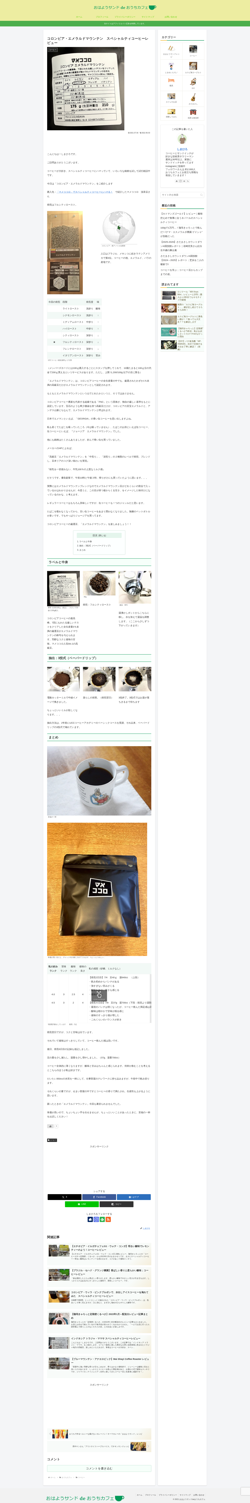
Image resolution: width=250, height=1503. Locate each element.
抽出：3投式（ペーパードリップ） (95, 545)
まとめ (82, 550)
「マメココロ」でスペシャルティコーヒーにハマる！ (85, 192)
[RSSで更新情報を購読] (108, 1219)
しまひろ (182, 149)
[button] (116, 1204)
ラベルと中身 (85, 541)
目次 (95, 535)
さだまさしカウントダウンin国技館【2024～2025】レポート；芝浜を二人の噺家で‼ (182, 260)
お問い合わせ (198, 1495)
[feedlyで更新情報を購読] (102, 1219)
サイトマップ (185, 1495)
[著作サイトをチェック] (90, 1219)
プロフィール (150, 1495)
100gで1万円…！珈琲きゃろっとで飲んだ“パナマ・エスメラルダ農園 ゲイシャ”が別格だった (181, 232)
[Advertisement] (99, 142)
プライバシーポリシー (168, 1495)
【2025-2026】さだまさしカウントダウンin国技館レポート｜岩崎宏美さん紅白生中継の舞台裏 (181, 246)
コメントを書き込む (99, 1468)
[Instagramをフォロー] (96, 1219)
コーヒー (53, 1140)
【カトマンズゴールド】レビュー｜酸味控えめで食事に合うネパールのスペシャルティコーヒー (181, 217)
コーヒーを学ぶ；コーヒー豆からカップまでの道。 (181, 272)
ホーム (139, 1495)
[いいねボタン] (50, 1126)
